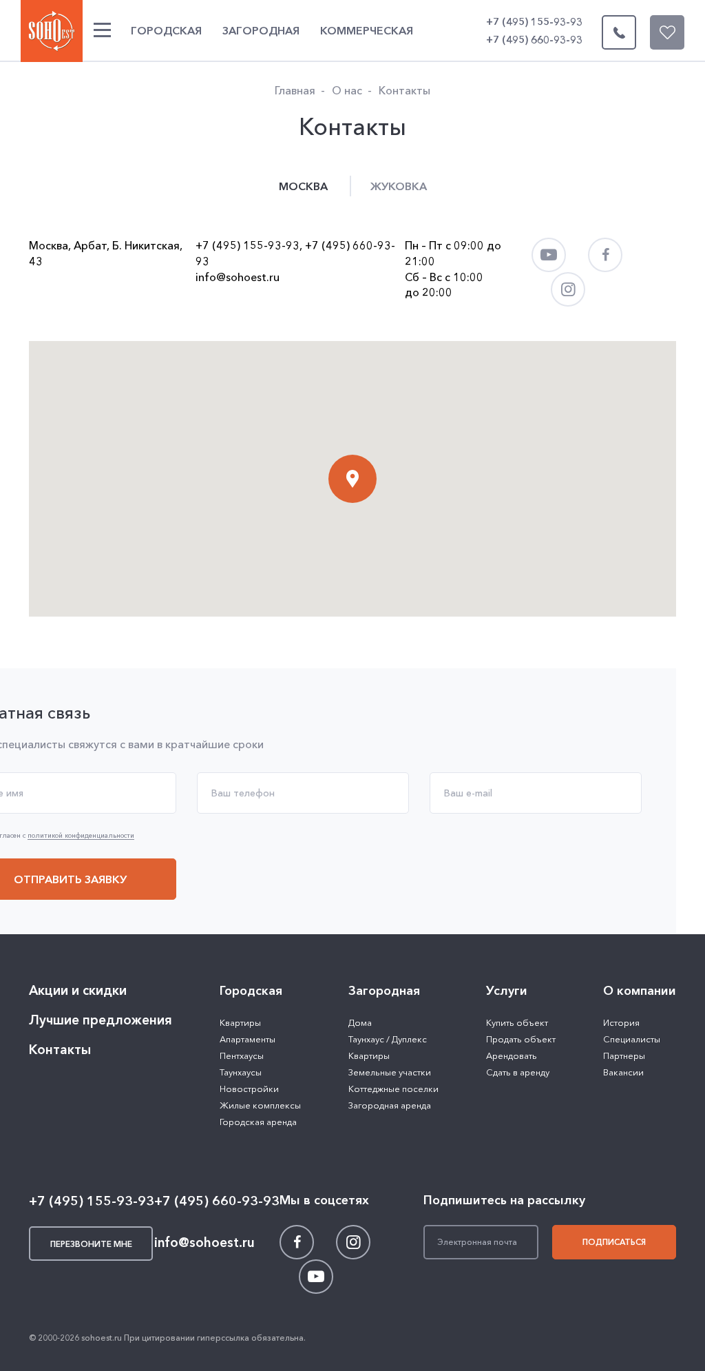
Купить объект (517, 1022)
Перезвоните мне (619, 32)
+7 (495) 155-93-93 (534, 21)
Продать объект (521, 1038)
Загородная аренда (389, 1105)
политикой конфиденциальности (81, 836)
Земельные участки (389, 1072)
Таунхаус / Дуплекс (387, 1038)
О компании (639, 990)
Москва (303, 186)
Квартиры (240, 1022)
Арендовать (511, 1055)
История (621, 1022)
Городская (166, 30)
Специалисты (631, 1038)
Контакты (60, 1050)
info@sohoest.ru (238, 277)
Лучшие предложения (100, 1020)
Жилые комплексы (260, 1105)
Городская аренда (258, 1121)
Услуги (506, 990)
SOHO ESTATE (52, 31)
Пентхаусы (242, 1055)
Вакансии (623, 1072)
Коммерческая (366, 30)
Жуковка (398, 186)
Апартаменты (247, 1038)
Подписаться (614, 1242)
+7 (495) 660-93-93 (534, 39)
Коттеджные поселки (393, 1088)
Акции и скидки (78, 990)
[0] (667, 32)
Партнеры (624, 1055)
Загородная (260, 30)
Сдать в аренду (517, 1072)
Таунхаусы (241, 1072)
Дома (360, 1022)
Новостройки (249, 1088)
